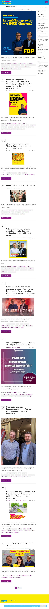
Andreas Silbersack (22, 63)
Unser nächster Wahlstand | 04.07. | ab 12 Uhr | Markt (43, 66)
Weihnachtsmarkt (12, 271)
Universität (17, 532)
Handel (33, 65)
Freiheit (23, 125)
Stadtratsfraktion (10, 128)
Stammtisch (12, 577)
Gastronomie (20, 268)
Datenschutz (14, 600)
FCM (17, 323)
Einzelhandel (30, 63)
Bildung (20, 528)
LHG (3, 396)
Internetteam (9, 9)
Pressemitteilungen (26, 9)
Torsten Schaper (27, 476)
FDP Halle (8, 65)
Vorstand (16, 213)
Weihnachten (4, 271)
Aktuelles (14, 9)
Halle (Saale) (28, 65)
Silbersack (13, 68)
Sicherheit (32, 174)
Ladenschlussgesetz (19, 66)
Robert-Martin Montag (27, 396)
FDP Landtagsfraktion (6, 125)
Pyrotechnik (17, 327)
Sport (22, 327)
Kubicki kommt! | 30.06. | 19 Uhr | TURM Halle (42, 71)
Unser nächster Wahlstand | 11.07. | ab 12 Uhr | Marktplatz (43, 51)
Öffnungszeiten (27, 66)
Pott (3, 532)
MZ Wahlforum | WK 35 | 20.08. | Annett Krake (42, 17)
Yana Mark (22, 213)
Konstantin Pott (10, 66)
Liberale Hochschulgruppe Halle (11, 396)
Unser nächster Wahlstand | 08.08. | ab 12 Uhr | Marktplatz (43, 11)
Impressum (9, 600)
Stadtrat (3, 128)
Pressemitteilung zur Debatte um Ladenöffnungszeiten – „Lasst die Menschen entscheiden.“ (42, 59)
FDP (3, 65)
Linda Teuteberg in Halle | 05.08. (42, 34)
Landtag (21, 9)
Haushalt (14, 530)
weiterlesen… (6, 72)
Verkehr (16, 128)
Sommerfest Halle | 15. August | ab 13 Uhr (42, 23)
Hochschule (20, 530)
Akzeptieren (43, 606)
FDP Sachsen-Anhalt (15, 65)
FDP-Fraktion (24, 575)
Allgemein (18, 9)
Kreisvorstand (4, 213)
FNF (12, 394)
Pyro (12, 327)
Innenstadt (4, 66)
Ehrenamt (20, 210)
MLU (20, 396)
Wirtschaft (19, 68)
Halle (22, 65)
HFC (23, 325)
